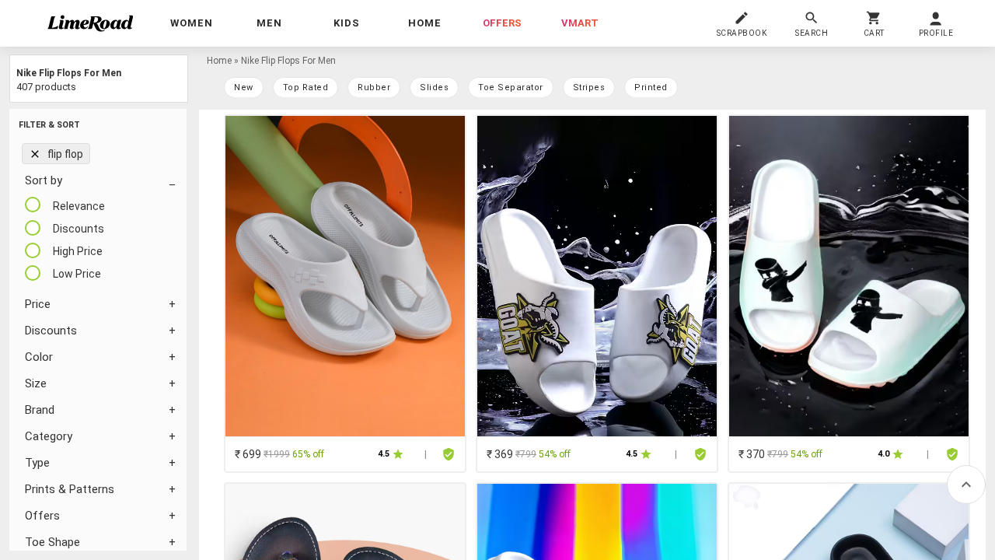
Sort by (43, 180)
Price (38, 304)
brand (39, 410)
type (37, 463)
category (48, 436)
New (243, 87)
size (36, 383)
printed (651, 87)
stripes (589, 87)
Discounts (51, 331)
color (39, 357)
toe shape (52, 542)
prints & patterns (69, 489)
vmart (580, 23)
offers (502, 23)
